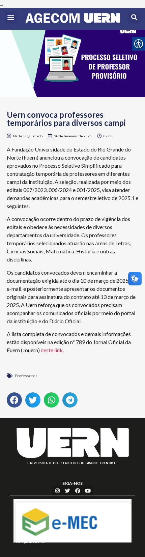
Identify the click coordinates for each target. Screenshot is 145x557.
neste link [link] (52, 350)
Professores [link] (26, 375)
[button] (11, 17)
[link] (72, 18)
